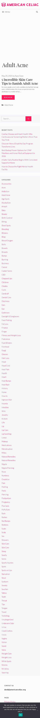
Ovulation (5, 479)
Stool (4, 578)
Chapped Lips (7, 278)
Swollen (5, 589)
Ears (3, 305)
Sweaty (4, 585)
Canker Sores (7, 271)
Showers (5, 540)
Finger (4, 331)
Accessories (6, 184)
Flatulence (6, 339)
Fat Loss (5, 324)
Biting (4, 222)
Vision (4, 642)
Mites (4, 453)
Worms (4, 665)
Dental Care (6, 297)
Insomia (5, 403)
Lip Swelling (6, 434)
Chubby (5, 286)
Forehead (5, 347)
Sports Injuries (7, 563)
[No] (37, 710)
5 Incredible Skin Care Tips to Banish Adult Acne (20, 81)
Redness (5, 525)
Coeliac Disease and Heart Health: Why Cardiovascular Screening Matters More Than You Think (19, 137)
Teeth (4, 597)
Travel (4, 612)
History (5, 388)
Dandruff (5, 294)
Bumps (4, 256)
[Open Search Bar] (37, 12)
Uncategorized (7, 619)
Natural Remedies (9, 457)
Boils (4, 244)
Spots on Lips (7, 570)
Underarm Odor (8, 623)
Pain (3, 483)
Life (3, 422)
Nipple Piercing (8, 468)
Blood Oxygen (7, 240)
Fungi (4, 350)
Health (4, 373)
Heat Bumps (6, 381)
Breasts (5, 252)
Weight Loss (7, 657)
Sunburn (5, 581)
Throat (4, 601)
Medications (7, 445)
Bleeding (5, 229)
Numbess (5, 475)
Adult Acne (8, 105)
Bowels (5, 248)
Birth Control (7, 218)
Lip (3, 426)
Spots (4, 566)
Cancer (4, 267)
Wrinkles (5, 669)
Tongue (4, 608)
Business (5, 263)
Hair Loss (5, 358)
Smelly (4, 555)
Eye (3, 309)
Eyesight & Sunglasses (10, 316)
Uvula (4, 635)
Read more (8, 97)
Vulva (4, 650)
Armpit (4, 206)
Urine (4, 627)
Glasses (5, 354)
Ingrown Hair (7, 400)
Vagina (4, 638)
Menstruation (7, 449)
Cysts (4, 290)
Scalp (4, 532)
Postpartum (6, 498)
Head (4, 362)
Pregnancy (6, 502)
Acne (4, 187)
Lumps (4, 438)
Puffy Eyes (6, 510)
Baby (3, 210)
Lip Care (5, 430)
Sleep (4, 551)
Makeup (5, 441)
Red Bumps (6, 521)
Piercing (5, 494)
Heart (4, 377)
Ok (21, 715)
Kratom (4, 419)
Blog (3, 237)
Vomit (4, 646)
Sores (4, 559)
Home (4, 392)
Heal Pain (5, 369)
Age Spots (5, 199)
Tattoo (4, 593)
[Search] (28, 118)
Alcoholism (6, 203)
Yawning (5, 672)
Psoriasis (5, 506)
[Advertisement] (20, 35)
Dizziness (5, 301)
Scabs (4, 529)
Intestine (5, 407)
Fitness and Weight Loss (11, 335)
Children (5, 282)
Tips (3, 604)
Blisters (5, 233)
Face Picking (7, 320)
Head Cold (6, 366)
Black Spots (6, 225)
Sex (3, 536)
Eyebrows (5, 313)
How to (4, 396)
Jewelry (5, 415)
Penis (4, 491)
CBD (3, 275)
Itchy (3, 411)
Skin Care (5, 544)
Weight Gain (7, 653)
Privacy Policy (9, 702)
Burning (5, 259)
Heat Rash (5, 385)
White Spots (6, 661)
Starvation (6, 574)
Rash (3, 513)
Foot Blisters (7, 343)
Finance (5, 328)
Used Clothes (7, 631)
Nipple (4, 464)
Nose (4, 472)
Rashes (4, 517)
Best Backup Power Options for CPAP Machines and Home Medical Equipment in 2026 (18, 153)
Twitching (5, 616)
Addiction (5, 191)
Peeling (5, 487)
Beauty (4, 214)
